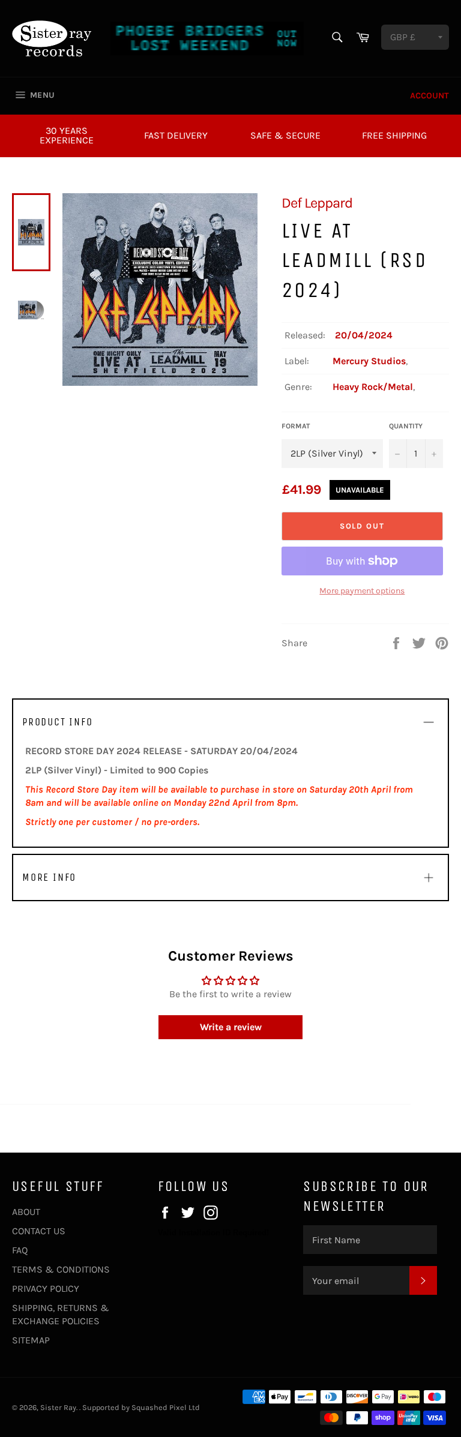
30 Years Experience (67, 135)
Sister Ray (58, 1407)
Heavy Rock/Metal (373, 386)
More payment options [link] (362, 591)
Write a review (231, 1027)
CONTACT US (38, 1231)
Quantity (406, 426)
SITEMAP (31, 1340)
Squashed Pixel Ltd (165, 1407)
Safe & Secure (285, 135)
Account (429, 96)
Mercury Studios (369, 361)
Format (296, 426)
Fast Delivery (176, 135)
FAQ (20, 1250)
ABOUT (26, 1211)
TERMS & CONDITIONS (61, 1269)
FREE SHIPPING (394, 135)
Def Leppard (317, 202)
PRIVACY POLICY (45, 1288)
